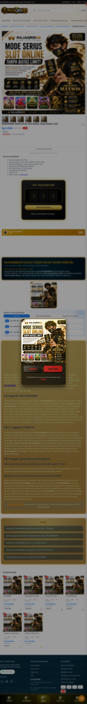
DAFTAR (53, 369)
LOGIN (33, 369)
